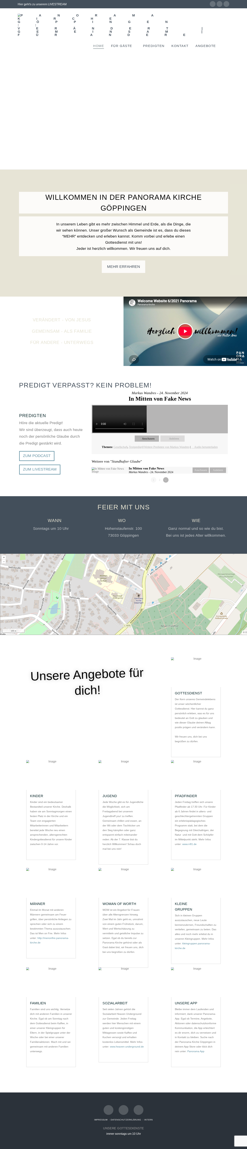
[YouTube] (219, 4)
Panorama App (195, 1051)
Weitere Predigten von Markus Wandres (166, 447)
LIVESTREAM (57, 4)
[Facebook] (213, 4)
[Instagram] (226, 4)
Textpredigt (135, 447)
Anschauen (148, 438)
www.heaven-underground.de (127, 1046)
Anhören (174, 438)
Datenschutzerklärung (126, 1120)
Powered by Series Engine (214, 489)
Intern (148, 1120)
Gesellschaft (120, 447)
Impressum (101, 1120)
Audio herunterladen (206, 447)
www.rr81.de (189, 844)
